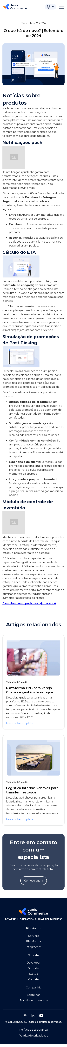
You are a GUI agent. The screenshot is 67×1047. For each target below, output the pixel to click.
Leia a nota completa (19, 723)
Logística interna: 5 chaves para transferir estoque (32, 790)
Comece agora (33, 880)
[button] (50, 7)
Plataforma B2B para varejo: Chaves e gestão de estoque (29, 690)
